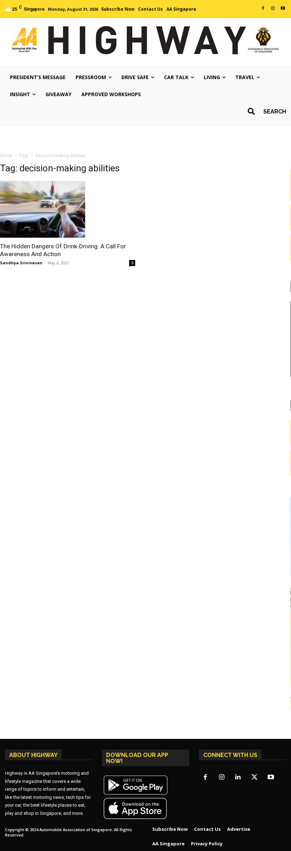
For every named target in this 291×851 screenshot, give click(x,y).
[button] (264, 111)
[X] (254, 777)
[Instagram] (273, 8)
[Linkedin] (238, 777)
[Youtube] (283, 8)
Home (6, 156)
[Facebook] (263, 8)
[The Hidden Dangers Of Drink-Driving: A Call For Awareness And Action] (67, 209)
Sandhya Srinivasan (21, 262)
